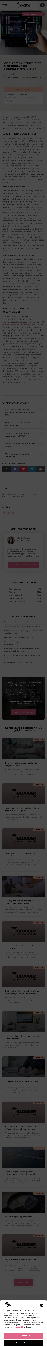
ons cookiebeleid (16, 1327)
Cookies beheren (23, 1343)
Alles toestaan (23, 1336)
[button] (41, 1305)
